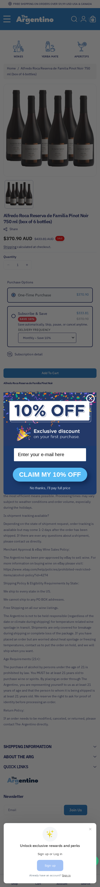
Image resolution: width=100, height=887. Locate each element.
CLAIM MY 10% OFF (50, 474)
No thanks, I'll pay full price (50, 488)
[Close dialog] (90, 398)
